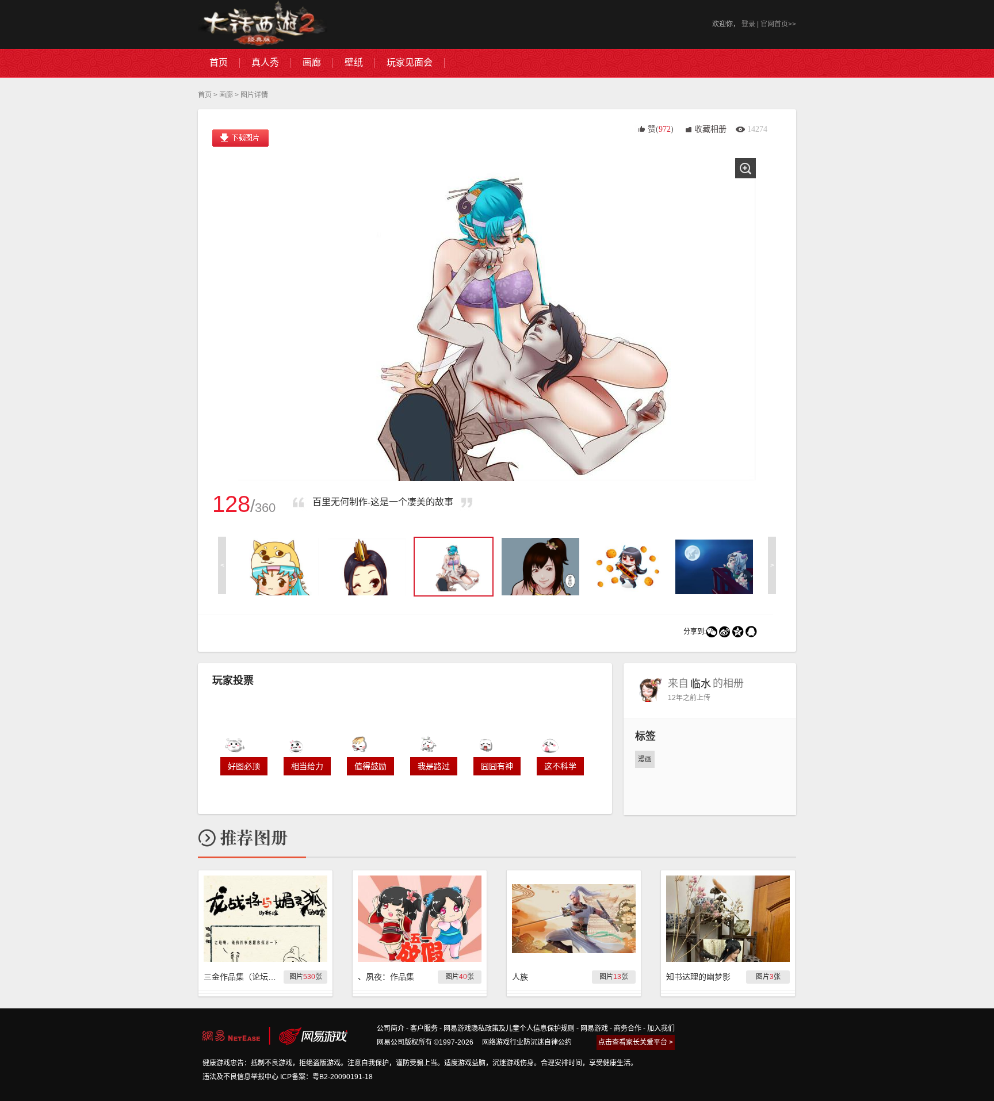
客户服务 (424, 1028)
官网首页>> (778, 24)
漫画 (645, 759)
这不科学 (560, 766)
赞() (661, 129)
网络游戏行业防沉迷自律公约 (527, 1042)
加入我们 (661, 1028)
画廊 (226, 95)
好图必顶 (244, 766)
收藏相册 (710, 129)
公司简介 (390, 1028)
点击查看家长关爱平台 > (635, 1042)
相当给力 (307, 766)
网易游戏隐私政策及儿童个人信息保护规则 (509, 1028)
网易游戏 (594, 1028)
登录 (748, 24)
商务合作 (627, 1028)
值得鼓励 (370, 766)
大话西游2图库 (262, 24)
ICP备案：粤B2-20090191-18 (326, 1077)
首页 (205, 95)
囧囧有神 (497, 766)
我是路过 (434, 766)
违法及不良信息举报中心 (240, 1077)
